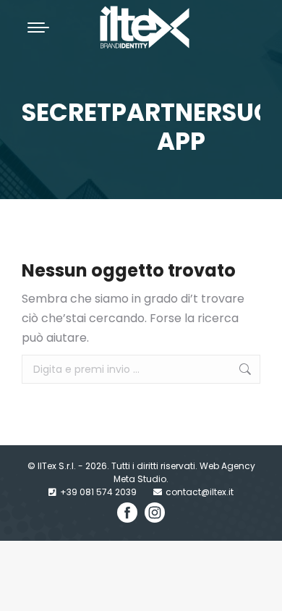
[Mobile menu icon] (38, 27)
